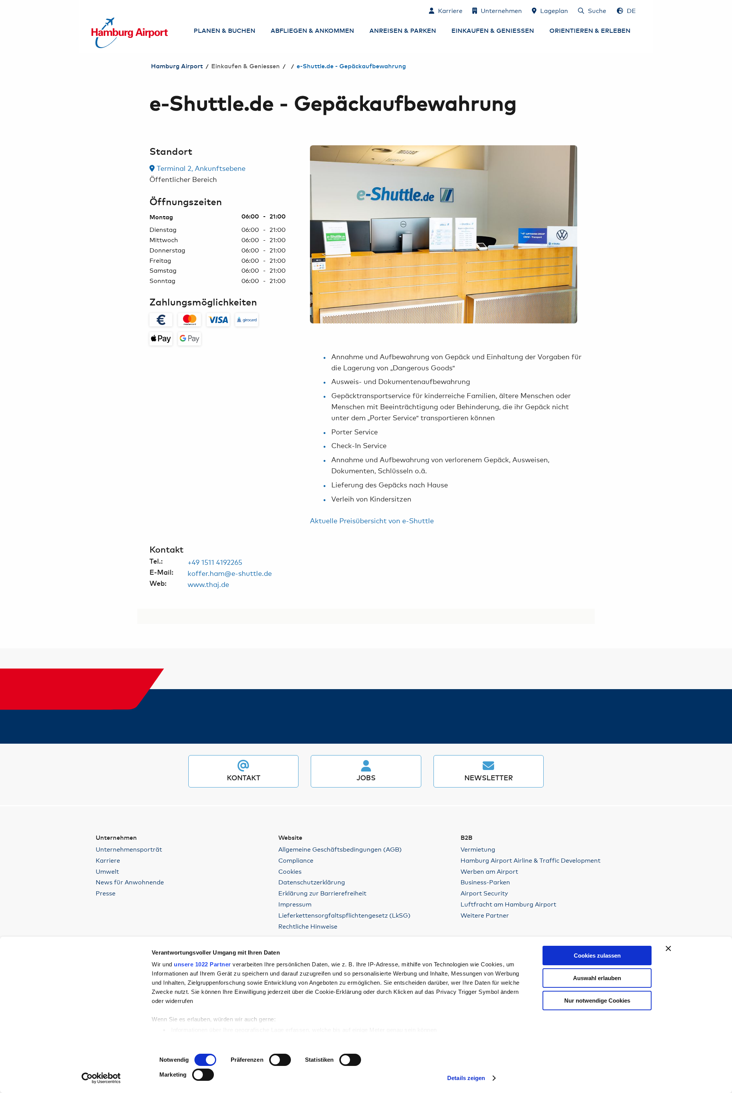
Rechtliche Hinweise (307, 926)
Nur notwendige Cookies (597, 1000)
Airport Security (484, 893)
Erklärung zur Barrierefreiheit (322, 893)
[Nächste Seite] (577, 234)
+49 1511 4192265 (215, 561)
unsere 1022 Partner (202, 964)
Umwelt (107, 871)
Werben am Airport (489, 871)
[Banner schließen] (668, 948)
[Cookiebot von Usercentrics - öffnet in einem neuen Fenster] (101, 1078)
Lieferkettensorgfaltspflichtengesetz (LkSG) (344, 915)
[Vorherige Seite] (310, 234)
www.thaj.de (208, 583)
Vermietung (478, 849)
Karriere (108, 860)
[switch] (280, 1060)
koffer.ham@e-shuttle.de (230, 572)
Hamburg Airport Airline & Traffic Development (530, 860)
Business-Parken (485, 882)
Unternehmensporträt (129, 849)
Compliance (295, 860)
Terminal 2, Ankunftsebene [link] (200, 167)
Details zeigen (466, 1078)
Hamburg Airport (177, 66)
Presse (106, 893)
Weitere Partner (485, 915)
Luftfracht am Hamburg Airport (508, 904)
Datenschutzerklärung (311, 882)
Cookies (290, 871)
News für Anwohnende (130, 882)
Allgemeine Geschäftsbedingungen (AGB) (340, 849)
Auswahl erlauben (597, 978)
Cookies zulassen (597, 955)
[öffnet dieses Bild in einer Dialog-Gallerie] (443, 234)
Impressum (294, 904)
